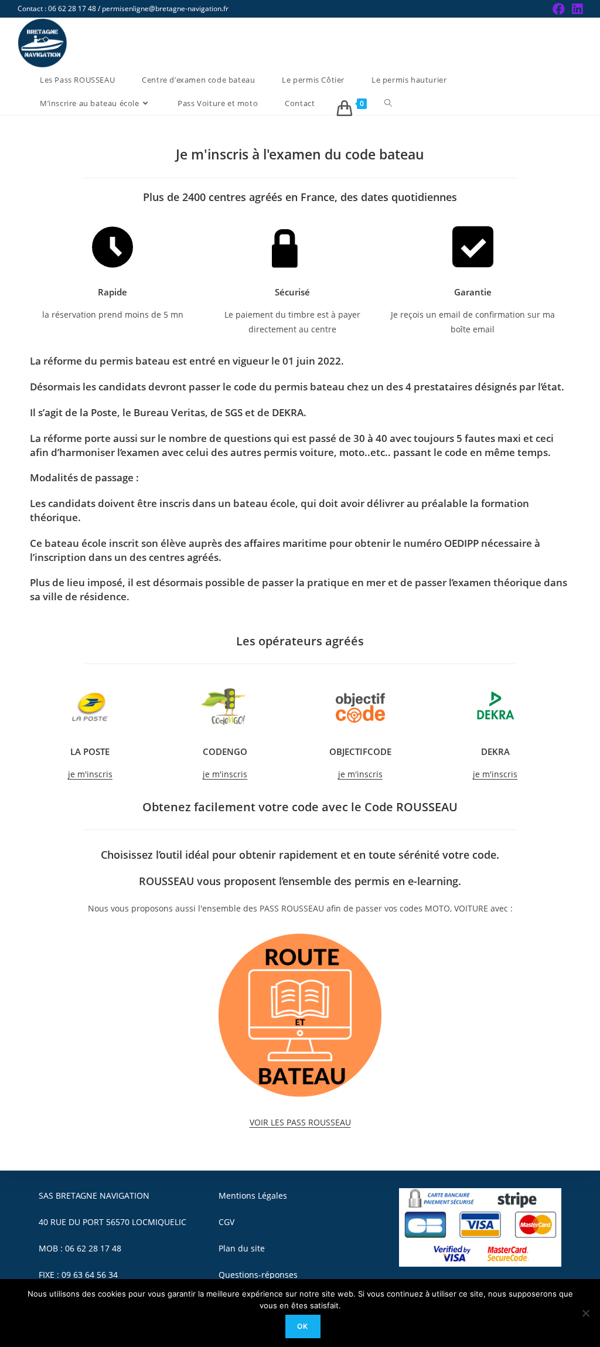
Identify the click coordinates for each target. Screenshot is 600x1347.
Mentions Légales (253, 1195)
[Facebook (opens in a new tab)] (558, 9)
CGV (226, 1221)
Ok (302, 1326)
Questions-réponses (258, 1274)
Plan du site (242, 1248)
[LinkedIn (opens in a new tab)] (575, 9)
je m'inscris (90, 774)
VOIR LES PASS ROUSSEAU (300, 1122)
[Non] (585, 1313)
